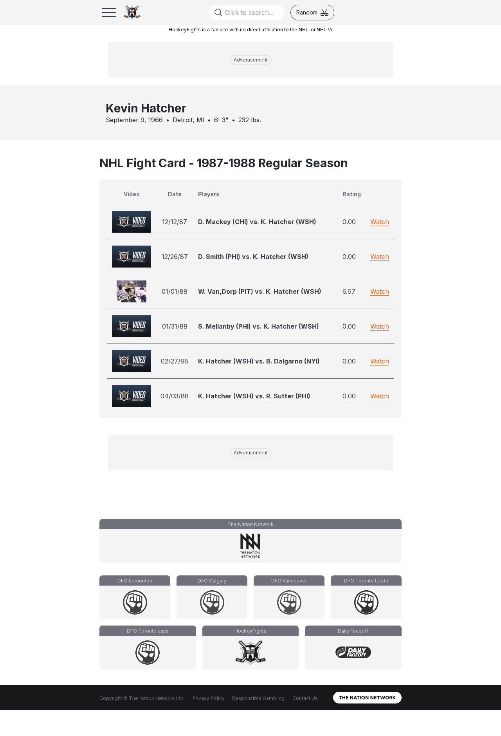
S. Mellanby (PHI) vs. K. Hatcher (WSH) (258, 326)
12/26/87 (175, 256)
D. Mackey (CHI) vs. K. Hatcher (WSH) (257, 222)
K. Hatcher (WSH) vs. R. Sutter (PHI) (254, 396)
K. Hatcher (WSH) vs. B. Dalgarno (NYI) (259, 361)
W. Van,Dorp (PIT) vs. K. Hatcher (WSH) (259, 291)
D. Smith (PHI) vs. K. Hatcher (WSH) (253, 256)
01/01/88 (174, 291)
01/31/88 (174, 326)
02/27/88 (174, 361)
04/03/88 (174, 396)
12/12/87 (174, 222)
